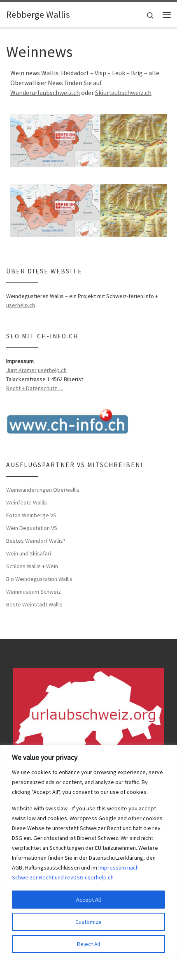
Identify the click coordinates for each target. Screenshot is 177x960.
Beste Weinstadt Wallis (34, 604)
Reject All (88, 944)
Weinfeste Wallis (26, 502)
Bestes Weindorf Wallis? (35, 540)
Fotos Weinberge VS (31, 515)
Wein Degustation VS (31, 528)
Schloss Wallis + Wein (32, 566)
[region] (88, 852)
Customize (88, 921)
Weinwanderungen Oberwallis (42, 489)
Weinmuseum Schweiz (33, 591)
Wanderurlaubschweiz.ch (45, 92)
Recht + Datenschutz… (34, 388)
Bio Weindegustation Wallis (39, 579)
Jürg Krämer (21, 370)
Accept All (88, 899)
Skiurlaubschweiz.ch (123, 92)
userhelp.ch (20, 305)
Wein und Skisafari (28, 553)
